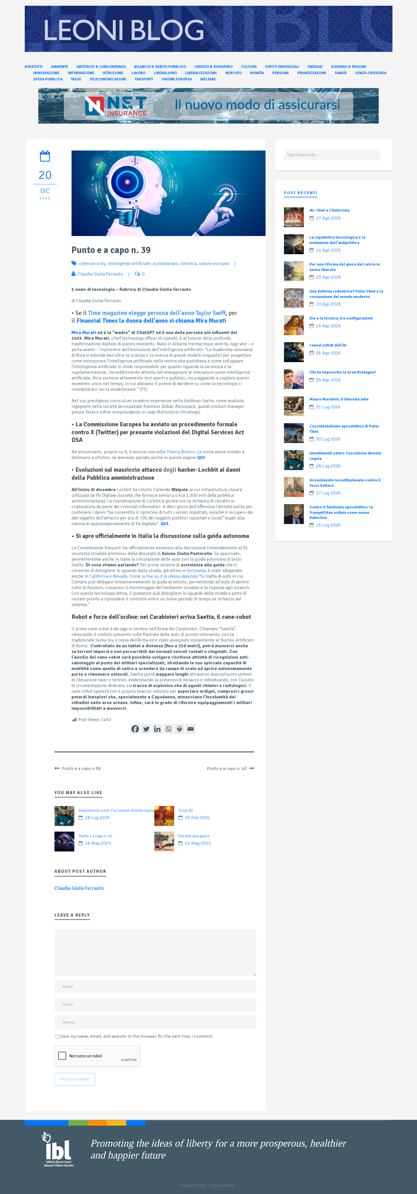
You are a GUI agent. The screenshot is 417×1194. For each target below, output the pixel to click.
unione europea (214, 263)
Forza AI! (185, 810)
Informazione (81, 73)
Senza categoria (370, 73)
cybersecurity (92, 263)
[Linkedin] (157, 729)
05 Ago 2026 (328, 380)
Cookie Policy (222, 1185)
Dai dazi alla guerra (193, 836)
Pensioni (280, 73)
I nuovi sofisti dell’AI (327, 345)
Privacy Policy (192, 1185)
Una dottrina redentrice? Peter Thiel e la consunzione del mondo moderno (346, 294)
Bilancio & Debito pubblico (160, 66)
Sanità (341, 73)
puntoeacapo (165, 263)
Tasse (76, 79)
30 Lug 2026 (328, 439)
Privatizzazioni (311, 73)
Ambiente (59, 66)
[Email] (190, 729)
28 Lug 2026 (97, 818)
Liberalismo (165, 73)
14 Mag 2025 (198, 843)
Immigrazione (46, 73)
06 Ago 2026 (328, 353)
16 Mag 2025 (98, 843)
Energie (315, 66)
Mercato (233, 73)
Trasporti (144, 79)
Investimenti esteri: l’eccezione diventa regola (116, 810)
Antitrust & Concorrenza (101, 66)
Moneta (257, 73)
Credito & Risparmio (213, 66)
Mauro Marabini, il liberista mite (339, 399)
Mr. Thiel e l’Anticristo (329, 210)
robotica (188, 263)
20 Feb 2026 (197, 818)
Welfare (208, 79)
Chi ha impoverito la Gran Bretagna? (342, 372)
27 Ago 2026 (328, 218)
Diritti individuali (282, 66)
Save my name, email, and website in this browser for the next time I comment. (137, 1036)
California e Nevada (108, 576)
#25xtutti (34, 66)
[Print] (179, 729)
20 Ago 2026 (328, 277)
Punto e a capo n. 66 (95, 836)
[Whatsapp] (168, 729)
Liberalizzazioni (201, 73)
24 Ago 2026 (328, 250)
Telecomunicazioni (108, 79)
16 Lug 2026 (328, 525)
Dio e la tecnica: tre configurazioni (341, 318)
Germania (196, 570)
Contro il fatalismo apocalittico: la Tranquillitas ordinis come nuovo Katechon (341, 512)
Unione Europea (177, 79)
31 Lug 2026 (328, 407)
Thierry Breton (181, 452)
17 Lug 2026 (328, 493)
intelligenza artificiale (129, 263)
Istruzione (113, 73)
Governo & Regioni (348, 66)
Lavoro (138, 73)
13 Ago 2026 (328, 326)
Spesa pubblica (47, 79)
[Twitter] (146, 729)
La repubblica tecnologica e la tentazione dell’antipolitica (337, 240)
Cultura (249, 66)
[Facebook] (135, 729)
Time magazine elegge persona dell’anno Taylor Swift (157, 313)
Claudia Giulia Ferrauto (100, 274)
